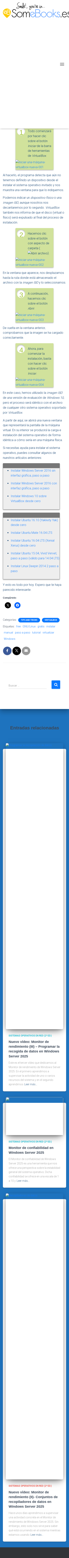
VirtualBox (51, 620)
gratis (41, 626)
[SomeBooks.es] (30, 64)
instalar (50, 626)
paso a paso (22, 632)
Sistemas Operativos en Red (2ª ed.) (30, 1035)
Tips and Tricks (29, 620)
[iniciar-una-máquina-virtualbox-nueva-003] (34, 317)
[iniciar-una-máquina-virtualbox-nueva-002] (34, 262)
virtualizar (48, 632)
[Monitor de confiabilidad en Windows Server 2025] (34, 1115)
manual (8, 632)
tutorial (36, 632)
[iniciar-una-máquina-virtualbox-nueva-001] (34, 164)
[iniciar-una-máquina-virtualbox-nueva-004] (34, 382)
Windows (9, 638)
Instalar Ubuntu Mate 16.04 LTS (31, 533)
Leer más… (30, 1084)
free (18, 626)
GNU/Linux (29, 626)
